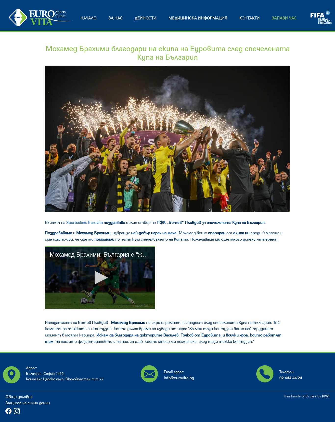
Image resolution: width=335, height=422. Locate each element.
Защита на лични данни (27, 402)
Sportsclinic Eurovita (84, 222)
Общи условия (19, 396)
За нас (115, 17)
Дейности (145, 17)
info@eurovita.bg (179, 377)
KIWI (326, 396)
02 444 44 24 (290, 377)
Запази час (284, 17)
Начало (88, 17)
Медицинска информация (197, 17)
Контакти (249, 17)
